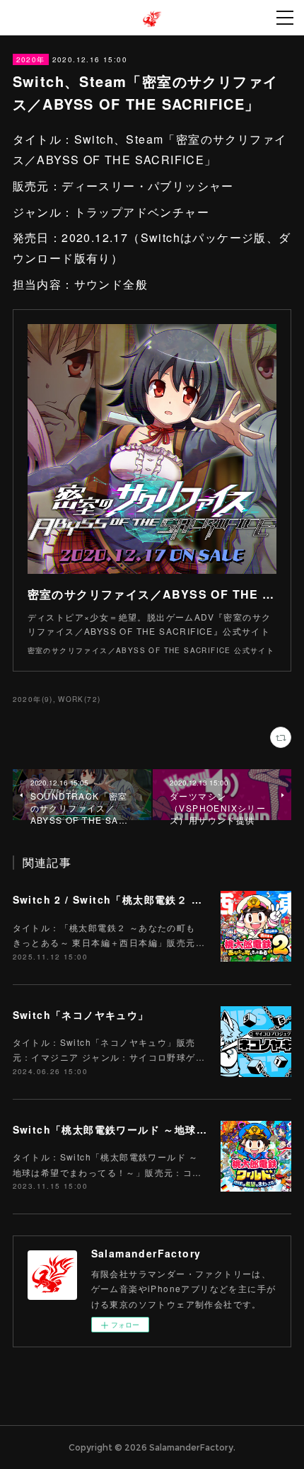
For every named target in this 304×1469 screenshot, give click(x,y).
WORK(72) (79, 699)
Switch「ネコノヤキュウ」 (81, 1015)
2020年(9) (33, 699)
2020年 (30, 59)
